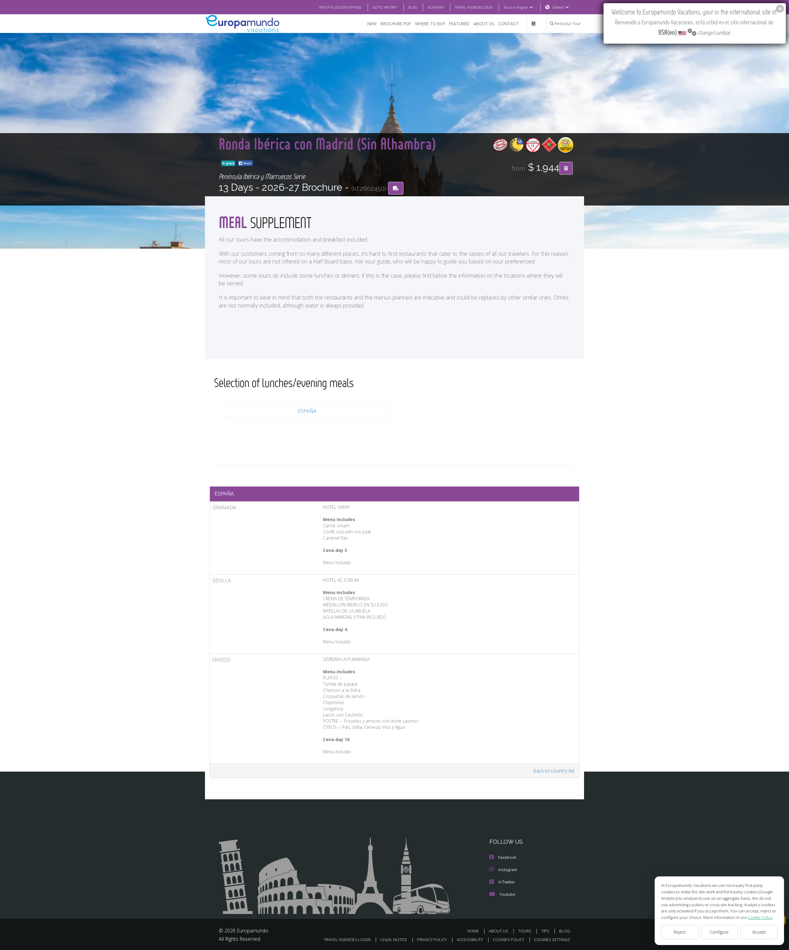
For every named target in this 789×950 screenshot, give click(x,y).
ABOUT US (483, 24)
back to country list (553, 770)
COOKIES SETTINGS (552, 939)
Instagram (507, 869)
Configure (719, 932)
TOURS (524, 931)
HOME (473, 931)
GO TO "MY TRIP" (385, 7)
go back (230, 163)
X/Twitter (506, 882)
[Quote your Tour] (566, 168)
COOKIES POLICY (508, 939)
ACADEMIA (436, 7)
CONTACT (508, 24)
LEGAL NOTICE (393, 939)
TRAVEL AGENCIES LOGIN (474, 7)
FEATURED (459, 24)
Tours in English (516, 7)
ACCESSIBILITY (470, 939)
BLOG (412, 7)
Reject (680, 932)
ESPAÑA (307, 411)
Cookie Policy (760, 917)
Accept (759, 932)
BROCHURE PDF (396, 24)
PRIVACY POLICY (432, 939)
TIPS (545, 931)
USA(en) (558, 7)
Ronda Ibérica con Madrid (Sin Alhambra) (327, 143)
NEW (372, 24)
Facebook (507, 857)
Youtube (507, 894)
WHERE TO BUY (430, 24)
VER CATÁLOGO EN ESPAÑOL (340, 7)
